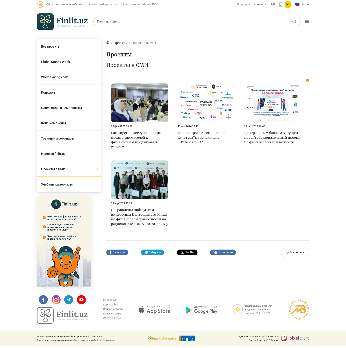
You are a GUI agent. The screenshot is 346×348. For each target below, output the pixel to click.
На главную (110, 300)
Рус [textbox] (303, 4)
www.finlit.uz (95, 340)
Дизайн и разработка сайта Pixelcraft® (259, 336)
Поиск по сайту (112, 313)
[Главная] (108, 43)
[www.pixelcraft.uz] (294, 338)
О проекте (243, 4)
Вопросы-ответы (113, 309)
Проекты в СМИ (144, 43)
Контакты (260, 4)
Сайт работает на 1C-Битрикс (264, 340)
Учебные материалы (269, 38)
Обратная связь (112, 318)
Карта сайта (110, 304)
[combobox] (304, 4)
